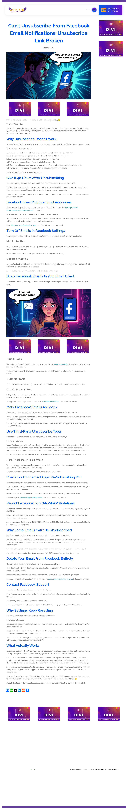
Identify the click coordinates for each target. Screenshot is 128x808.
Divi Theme (113, 11)
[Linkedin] (31, 769)
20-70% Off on (114, 9)
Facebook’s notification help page (23, 225)
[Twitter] (35, 769)
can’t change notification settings (60, 579)
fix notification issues (51, 401)
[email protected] (71, 207)
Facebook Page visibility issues (31, 498)
